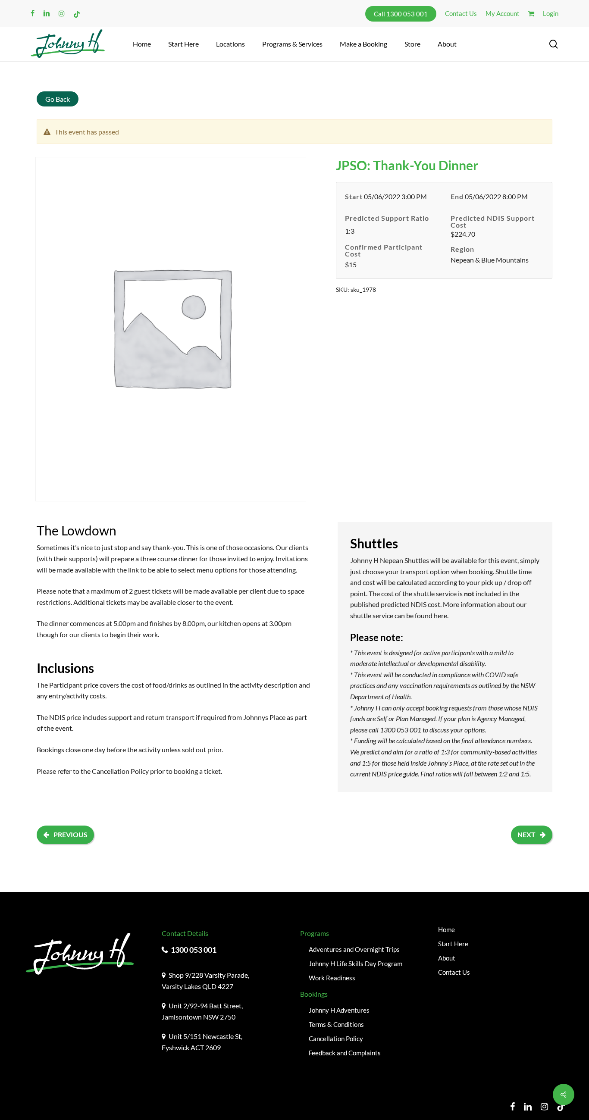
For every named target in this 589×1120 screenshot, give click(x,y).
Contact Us (454, 972)
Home (446, 929)
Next (526, 834)
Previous (70, 834)
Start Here (453, 944)
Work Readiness (332, 978)
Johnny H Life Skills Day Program (355, 963)
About (446, 958)
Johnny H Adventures (339, 1010)
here (440, 615)
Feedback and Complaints (345, 1053)
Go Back (57, 99)
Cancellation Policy (120, 771)
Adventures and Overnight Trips (354, 949)
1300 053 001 (193, 949)
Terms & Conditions (336, 1024)
